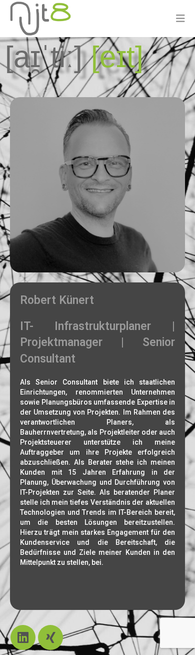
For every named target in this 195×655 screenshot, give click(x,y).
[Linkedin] (23, 637)
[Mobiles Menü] (181, 18)
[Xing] (50, 637)
